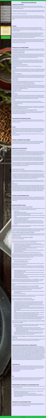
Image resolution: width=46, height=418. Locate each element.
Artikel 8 (36, 252)
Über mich (2, 15)
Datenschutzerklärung (4, 21)
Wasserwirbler (3, 14)
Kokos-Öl (2, 12)
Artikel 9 (39, 244)
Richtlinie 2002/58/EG (40, 314)
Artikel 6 (32, 244)
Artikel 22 (33, 221)
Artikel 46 (17, 226)
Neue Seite (2, 7)
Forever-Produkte (3, 11)
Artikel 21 (28, 276)
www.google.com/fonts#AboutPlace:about (16, 370)
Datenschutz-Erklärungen (31, 357)
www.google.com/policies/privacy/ (15, 371)
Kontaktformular (3, 18)
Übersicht (2, 9)
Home (2, 6)
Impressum (2, 20)
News (2, 17)
